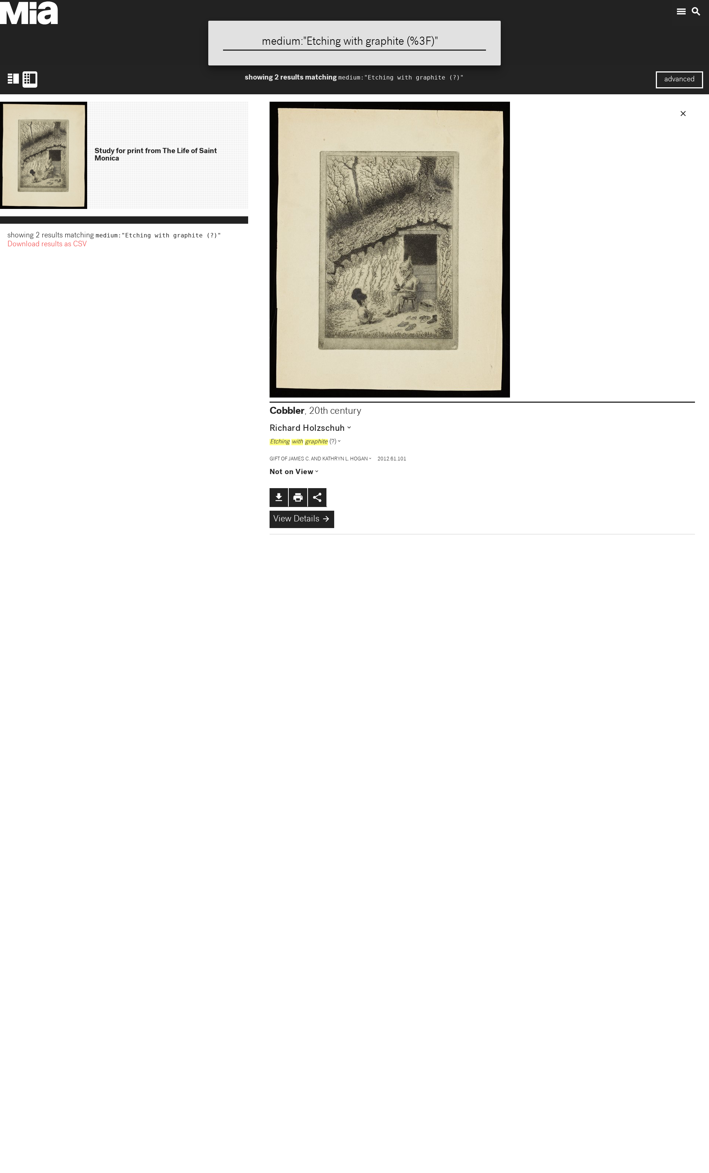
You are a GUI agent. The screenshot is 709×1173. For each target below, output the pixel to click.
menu (681, 11)
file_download (278, 497)
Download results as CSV (47, 245)
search (696, 11)
